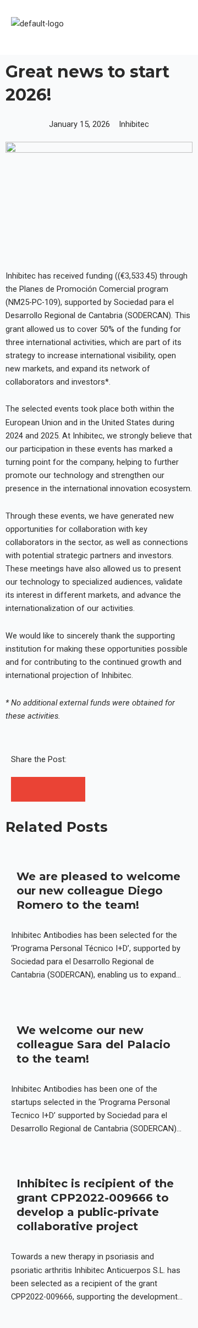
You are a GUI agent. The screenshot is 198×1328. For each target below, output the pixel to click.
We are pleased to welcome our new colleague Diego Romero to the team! (98, 891)
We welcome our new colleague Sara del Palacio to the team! (93, 1044)
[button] (173, 27)
